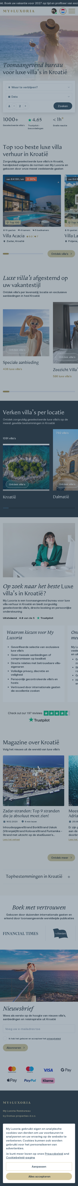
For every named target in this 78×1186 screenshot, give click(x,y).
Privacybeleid (54, 1153)
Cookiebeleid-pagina (20, 1157)
